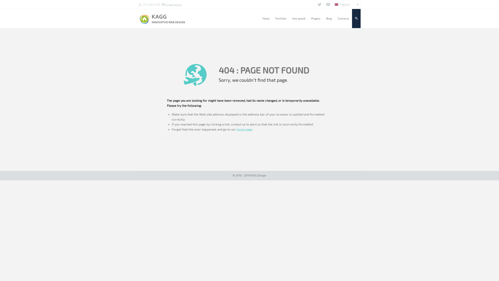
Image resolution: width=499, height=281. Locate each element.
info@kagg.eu (173, 4)
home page (244, 129)
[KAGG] (162, 18)
